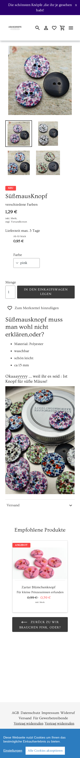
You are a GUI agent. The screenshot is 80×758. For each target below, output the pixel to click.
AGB (15, 713)
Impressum (50, 713)
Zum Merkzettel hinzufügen (37, 308)
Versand (13, 505)
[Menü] (71, 27)
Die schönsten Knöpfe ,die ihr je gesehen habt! (40, 7)
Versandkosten (19, 221)
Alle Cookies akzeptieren (45, 750)
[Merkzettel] (54, 27)
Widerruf (67, 713)
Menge (10, 282)
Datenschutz (30, 713)
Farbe (17, 255)
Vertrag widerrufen (28, 723)
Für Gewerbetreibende (50, 718)
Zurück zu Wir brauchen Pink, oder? (40, 624)
